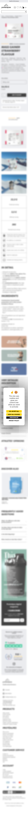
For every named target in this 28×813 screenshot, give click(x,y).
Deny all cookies (14, 414)
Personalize (14, 417)
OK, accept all (14, 411)
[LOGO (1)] (6, 6)
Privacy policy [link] (14, 420)
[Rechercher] (26, 12)
